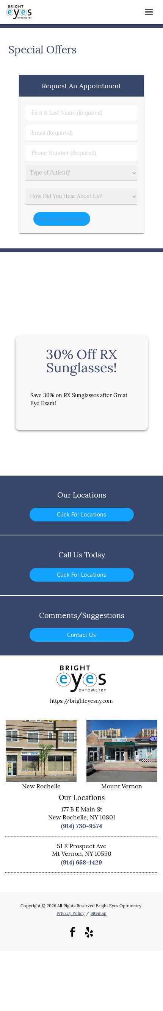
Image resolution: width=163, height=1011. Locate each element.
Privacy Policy (70, 913)
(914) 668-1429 (81, 862)
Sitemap (99, 913)
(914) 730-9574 (81, 826)
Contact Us (81, 635)
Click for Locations (82, 514)
